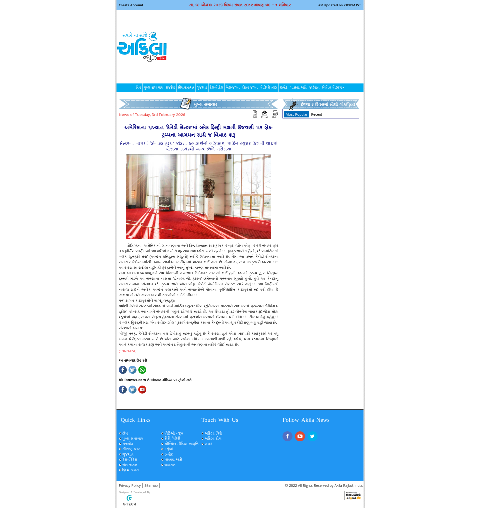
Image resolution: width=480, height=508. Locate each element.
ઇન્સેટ (284, 88)
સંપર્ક (208, 444)
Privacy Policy (130, 485)
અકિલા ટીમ (213, 439)
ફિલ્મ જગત (250, 88)
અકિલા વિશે (213, 434)
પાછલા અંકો (298, 88)
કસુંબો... (170, 450)
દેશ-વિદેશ (216, 88)
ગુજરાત (202, 88)
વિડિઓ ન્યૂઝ (268, 88)
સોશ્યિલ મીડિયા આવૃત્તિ (181, 444)
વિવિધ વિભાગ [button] (332, 88)
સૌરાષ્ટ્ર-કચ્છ (186, 88)
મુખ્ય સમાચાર (153, 88)
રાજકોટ (170, 88)
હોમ (138, 88)
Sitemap (151, 485)
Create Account (131, 5)
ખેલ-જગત (233, 88)
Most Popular (297, 114)
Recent (316, 114)
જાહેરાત (314, 88)
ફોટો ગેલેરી (172, 439)
